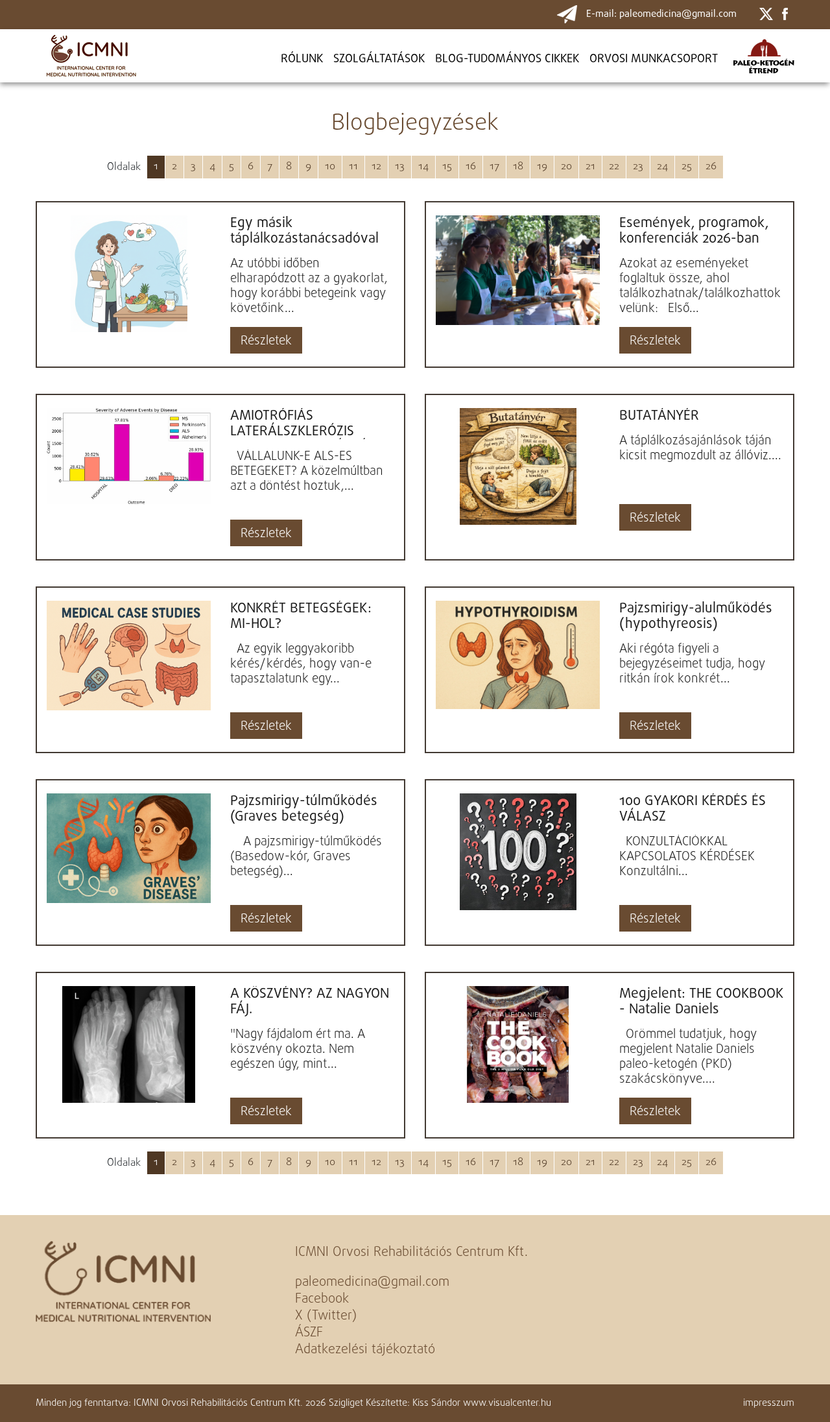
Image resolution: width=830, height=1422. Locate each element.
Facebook (322, 1299)
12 (376, 167)
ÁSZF (309, 1333)
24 (662, 167)
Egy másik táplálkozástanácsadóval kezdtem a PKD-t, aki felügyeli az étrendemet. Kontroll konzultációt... (305, 231)
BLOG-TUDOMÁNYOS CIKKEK (507, 59)
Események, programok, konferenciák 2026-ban (693, 231)
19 (542, 167)
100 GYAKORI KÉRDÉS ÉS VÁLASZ (692, 809)
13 (400, 167)
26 (711, 167)
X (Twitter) (326, 1316)
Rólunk (302, 59)
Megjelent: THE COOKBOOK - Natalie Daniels (701, 1001)
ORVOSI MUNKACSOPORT (653, 59)
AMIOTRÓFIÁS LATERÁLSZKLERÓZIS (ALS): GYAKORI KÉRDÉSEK (309, 423)
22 (614, 167)
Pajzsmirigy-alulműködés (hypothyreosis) (695, 616)
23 (638, 167)
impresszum (768, 1403)
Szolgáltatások (379, 59)
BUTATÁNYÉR (659, 416)
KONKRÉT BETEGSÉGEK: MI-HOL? (301, 616)
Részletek (266, 341)
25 (687, 167)
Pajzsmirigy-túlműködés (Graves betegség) (303, 809)
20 (566, 167)
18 (518, 167)
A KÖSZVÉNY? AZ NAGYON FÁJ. (309, 1001)
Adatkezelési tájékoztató (365, 1350)
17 (494, 167)
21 (590, 167)
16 (471, 167)
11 (353, 167)
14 (423, 167)
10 (330, 167)
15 (447, 167)
